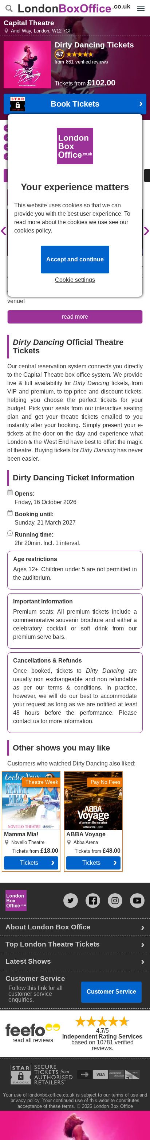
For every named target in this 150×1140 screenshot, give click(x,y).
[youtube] (137, 900)
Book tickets (75, 103)
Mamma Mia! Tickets (28, 775)
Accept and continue (75, 259)
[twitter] (70, 900)
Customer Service (111, 992)
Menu (139, 3)
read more (75, 317)
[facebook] (93, 900)
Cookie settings (75, 280)
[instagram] (115, 900)
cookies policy (32, 230)
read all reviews (32, 1040)
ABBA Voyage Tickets (92, 775)
